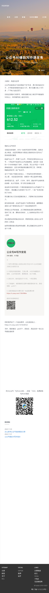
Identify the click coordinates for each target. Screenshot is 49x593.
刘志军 (15, 62)
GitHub (20, 571)
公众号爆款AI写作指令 (13, 437)
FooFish (5, 6)
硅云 (36, 573)
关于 (3, 576)
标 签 (23, 17)
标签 (3, 573)
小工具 (44, 17)
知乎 (19, 576)
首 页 (8, 17)
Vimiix (36, 576)
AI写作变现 (34, 62)
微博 (19, 573)
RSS (3, 579)
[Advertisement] (24, 40)
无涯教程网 (38, 581)
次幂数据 (37, 571)
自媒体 (42, 70)
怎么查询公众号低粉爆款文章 (15, 432)
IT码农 (36, 579)
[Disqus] (24, 470)
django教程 (34, 17)
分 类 (16, 17)
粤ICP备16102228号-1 (39, 589)
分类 (3, 571)
